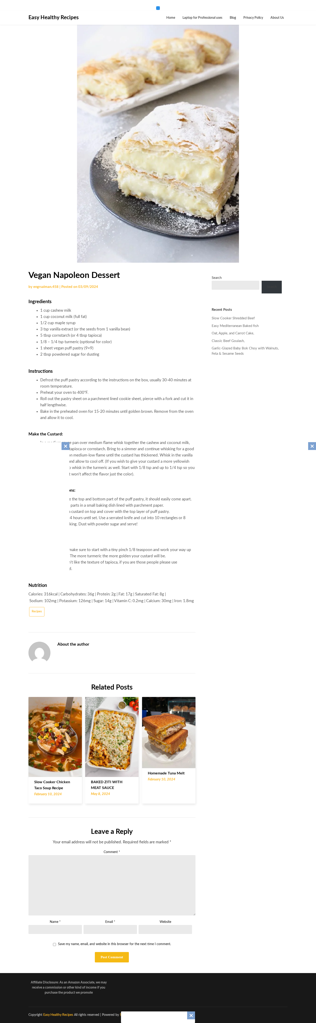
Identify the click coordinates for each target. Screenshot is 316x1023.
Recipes (37, 611)
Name (55, 922)
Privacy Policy (253, 17)
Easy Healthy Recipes (53, 17)
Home (170, 17)
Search (217, 278)
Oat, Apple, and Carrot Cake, (233, 333)
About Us (277, 17)
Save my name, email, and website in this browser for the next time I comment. (114, 944)
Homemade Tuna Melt (166, 773)
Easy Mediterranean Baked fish (235, 326)
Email (110, 922)
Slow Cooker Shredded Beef (233, 318)
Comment (112, 852)
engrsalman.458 (46, 287)
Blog (233, 17)
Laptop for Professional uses (202, 17)
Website (165, 922)
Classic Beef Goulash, (228, 341)
